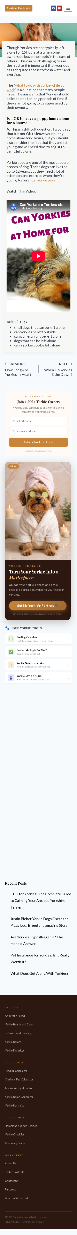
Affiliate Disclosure (33, 1221)
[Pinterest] (59, 8)
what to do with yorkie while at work (35, 87)
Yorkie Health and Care (18, 1024)
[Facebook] (53, 8)
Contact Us (11, 1180)
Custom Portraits (18, 8)
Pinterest (10, 1189)
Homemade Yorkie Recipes (21, 1125)
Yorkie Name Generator (19, 1097)
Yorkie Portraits (14, 1105)
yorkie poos (46, 180)
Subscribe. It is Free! (38, 442)
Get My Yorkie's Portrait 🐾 (38, 606)
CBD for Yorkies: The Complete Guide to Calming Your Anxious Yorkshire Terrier (40, 900)
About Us (10, 1163)
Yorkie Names (13, 1042)
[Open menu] (68, 8)
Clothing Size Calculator (19, 1079)
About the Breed (15, 1015)
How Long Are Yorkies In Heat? (18, 369)
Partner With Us (14, 1172)
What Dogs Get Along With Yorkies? (39, 973)
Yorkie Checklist (14, 1134)
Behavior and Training (18, 1033)
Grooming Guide (15, 1143)
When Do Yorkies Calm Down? (58, 369)
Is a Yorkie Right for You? (19, 1088)
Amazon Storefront (16, 1198)
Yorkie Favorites (14, 1050)
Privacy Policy (12, 1221)
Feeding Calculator (16, 1070)
